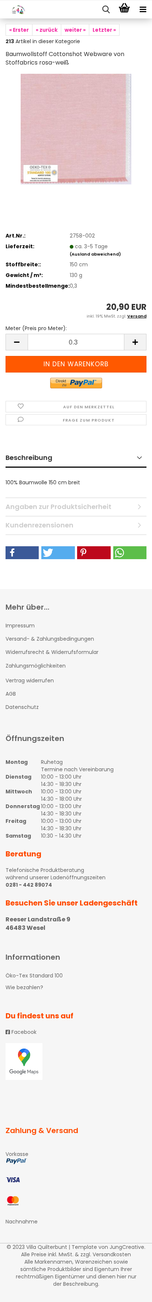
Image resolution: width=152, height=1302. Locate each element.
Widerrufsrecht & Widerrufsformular (52, 652)
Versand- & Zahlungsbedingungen (50, 639)
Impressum (20, 625)
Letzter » (104, 30)
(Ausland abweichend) (95, 254)
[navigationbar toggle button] (143, 9)
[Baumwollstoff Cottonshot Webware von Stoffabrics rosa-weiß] (76, 128)
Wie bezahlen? (24, 987)
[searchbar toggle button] (106, 9)
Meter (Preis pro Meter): (36, 328)
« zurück (47, 30)
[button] (22, 552)
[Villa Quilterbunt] (15, 9)
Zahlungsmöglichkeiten (36, 665)
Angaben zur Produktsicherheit (58, 506)
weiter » (75, 30)
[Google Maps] (76, 1061)
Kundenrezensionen (39, 525)
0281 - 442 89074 (29, 885)
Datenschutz (22, 707)
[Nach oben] (132, 1291)
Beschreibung (29, 457)
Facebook (23, 1032)
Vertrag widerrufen (30, 680)
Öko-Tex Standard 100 (34, 975)
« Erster (19, 30)
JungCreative (127, 1247)
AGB (11, 693)
